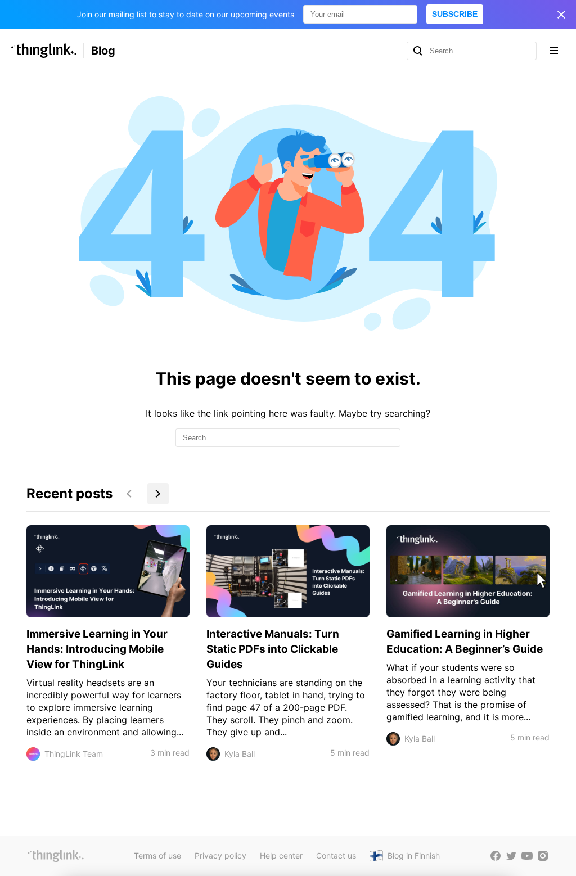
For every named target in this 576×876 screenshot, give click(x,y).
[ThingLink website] (55, 856)
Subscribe (455, 14)
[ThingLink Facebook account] (495, 856)
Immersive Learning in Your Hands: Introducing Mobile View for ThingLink (97, 649)
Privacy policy (220, 855)
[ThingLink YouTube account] (527, 856)
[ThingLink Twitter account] (511, 856)
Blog (103, 50)
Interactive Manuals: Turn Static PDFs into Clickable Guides (272, 649)
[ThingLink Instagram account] (543, 856)
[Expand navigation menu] (554, 50)
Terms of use (157, 855)
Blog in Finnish (414, 855)
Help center (281, 855)
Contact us (336, 855)
